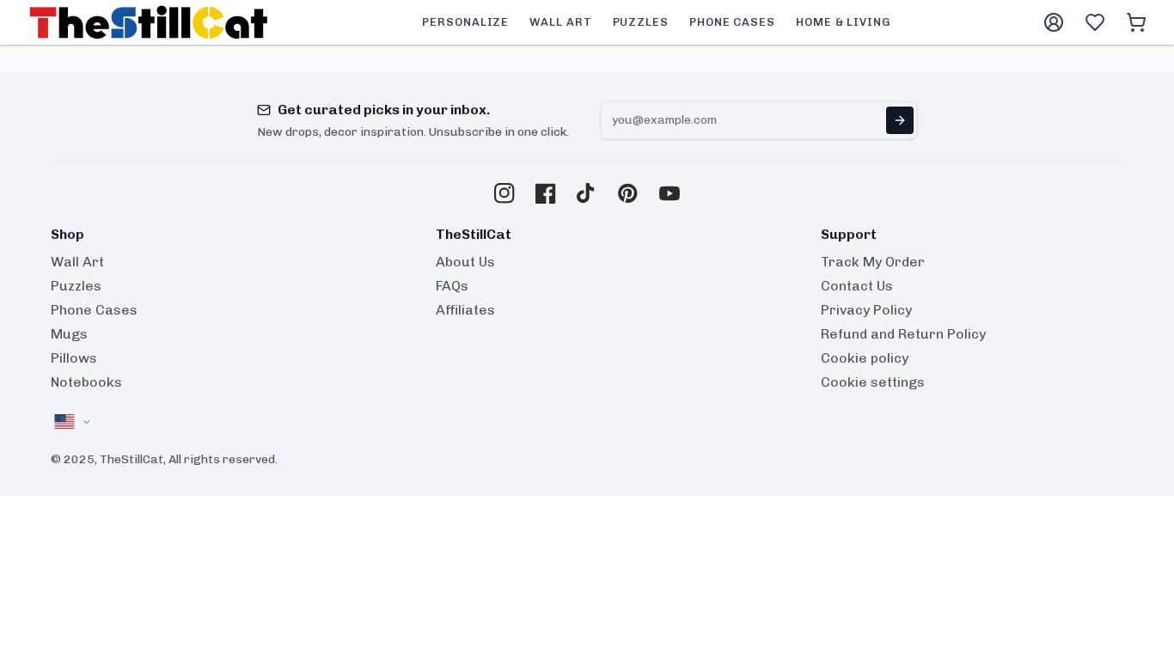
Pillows (74, 358)
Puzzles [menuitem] (641, 21)
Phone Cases (94, 310)
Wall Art (77, 262)
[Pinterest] (628, 193)
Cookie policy (864, 358)
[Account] (1053, 22)
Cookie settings (873, 382)
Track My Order (873, 262)
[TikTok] (587, 193)
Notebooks (86, 382)
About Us (465, 262)
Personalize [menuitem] (465, 21)
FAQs (452, 286)
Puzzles (76, 286)
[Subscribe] (900, 120)
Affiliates (465, 310)
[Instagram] (504, 193)
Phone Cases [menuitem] (732, 21)
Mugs (69, 334)
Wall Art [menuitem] (560, 21)
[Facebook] (545, 193)
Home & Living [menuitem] (843, 21)
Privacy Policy (866, 310)
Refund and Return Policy (903, 334)
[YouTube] (669, 193)
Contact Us (857, 286)
